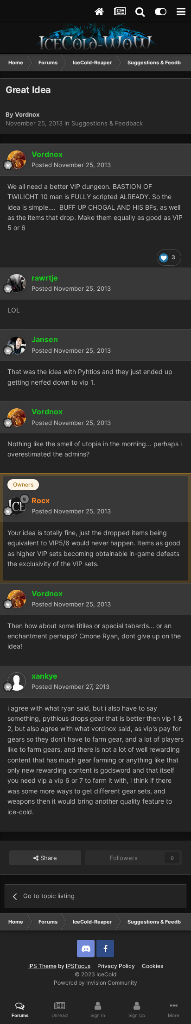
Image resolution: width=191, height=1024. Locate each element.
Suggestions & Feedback (107, 123)
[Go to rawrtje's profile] (16, 283)
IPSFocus (78, 965)
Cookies (152, 965)
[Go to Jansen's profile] (16, 345)
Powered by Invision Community (95, 982)
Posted (71, 165)
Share (47, 858)
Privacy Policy (116, 965)
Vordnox (27, 114)
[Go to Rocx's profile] (16, 506)
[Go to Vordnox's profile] (16, 159)
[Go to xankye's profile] (16, 681)
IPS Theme (42, 965)
